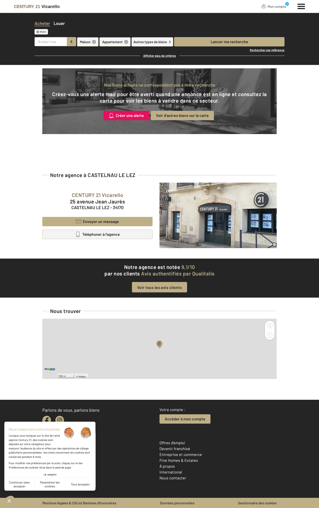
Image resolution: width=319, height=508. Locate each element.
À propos (167, 466)
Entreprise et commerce (181, 454)
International (171, 472)
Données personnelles (177, 503)
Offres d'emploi (172, 442)
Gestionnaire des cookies (257, 503)
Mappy (82, 376)
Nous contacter (173, 477)
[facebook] (46, 420)
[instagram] (59, 420)
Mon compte (277, 6)
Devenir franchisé (175, 448)
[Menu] (301, 6)
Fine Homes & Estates (179, 460)
